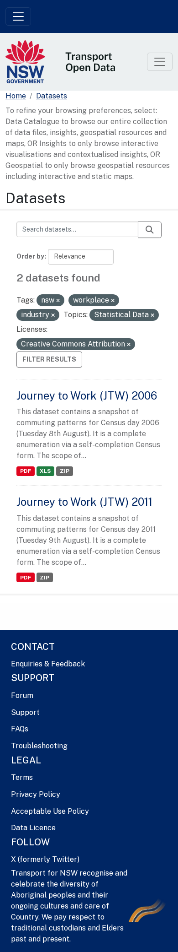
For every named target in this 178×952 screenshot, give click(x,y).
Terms (22, 777)
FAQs (19, 729)
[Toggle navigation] (18, 16)
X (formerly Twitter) (45, 859)
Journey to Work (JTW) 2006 (86, 395)
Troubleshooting (39, 745)
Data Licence (33, 827)
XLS (45, 471)
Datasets (51, 96)
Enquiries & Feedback (48, 664)
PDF (25, 471)
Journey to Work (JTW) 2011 (84, 501)
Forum (22, 695)
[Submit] (150, 230)
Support (25, 712)
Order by (30, 256)
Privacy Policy (35, 794)
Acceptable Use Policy (50, 811)
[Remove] (58, 300)
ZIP (64, 471)
